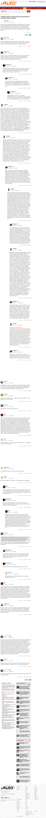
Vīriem (35, 786)
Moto (26, 790)
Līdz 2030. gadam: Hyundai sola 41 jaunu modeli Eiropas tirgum (25, 710)
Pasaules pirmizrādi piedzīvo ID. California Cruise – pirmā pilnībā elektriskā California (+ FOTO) (25, 702)
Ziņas (27, 786)
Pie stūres (2, 14)
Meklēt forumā (3, 11)
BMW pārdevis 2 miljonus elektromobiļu (24, 743)
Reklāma (22, 1)
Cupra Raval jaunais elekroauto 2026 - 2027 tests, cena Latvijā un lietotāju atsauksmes (8, 687)
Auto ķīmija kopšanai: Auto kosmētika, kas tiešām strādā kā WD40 (8, 715)
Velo (26, 791)
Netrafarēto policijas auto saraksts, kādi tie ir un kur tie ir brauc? (8, 698)
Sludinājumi (19, 786)
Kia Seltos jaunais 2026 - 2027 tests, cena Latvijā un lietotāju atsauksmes (8, 690)
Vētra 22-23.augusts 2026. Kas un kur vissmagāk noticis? (8, 705)
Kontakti (26, 1)
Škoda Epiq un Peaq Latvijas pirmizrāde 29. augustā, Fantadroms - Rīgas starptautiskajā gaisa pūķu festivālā (25, 727)
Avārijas (35, 788)
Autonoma (18, 789)
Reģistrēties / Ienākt (41, 1)
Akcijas (35, 811)
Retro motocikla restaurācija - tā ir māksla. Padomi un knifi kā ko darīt (8, 717)
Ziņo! (19, 1)
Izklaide (27, 789)
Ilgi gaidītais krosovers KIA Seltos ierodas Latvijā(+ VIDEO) (24, 698)
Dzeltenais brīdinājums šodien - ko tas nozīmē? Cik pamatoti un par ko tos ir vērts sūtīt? (8, 712)
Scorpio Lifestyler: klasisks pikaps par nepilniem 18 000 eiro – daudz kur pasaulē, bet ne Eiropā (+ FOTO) (25, 693)
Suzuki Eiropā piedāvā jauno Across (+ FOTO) (25, 706)
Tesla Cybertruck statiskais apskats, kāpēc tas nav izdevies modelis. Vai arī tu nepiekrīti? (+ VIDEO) (24, 714)
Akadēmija (35, 790)
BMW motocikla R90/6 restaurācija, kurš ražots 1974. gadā (8, 723)
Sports (27, 799)
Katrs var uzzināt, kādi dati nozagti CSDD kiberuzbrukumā (25, 732)
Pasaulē (27, 788)
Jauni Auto (18, 788)
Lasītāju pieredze (29, 811)
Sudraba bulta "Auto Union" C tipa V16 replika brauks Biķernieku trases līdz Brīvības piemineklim (8, 727)
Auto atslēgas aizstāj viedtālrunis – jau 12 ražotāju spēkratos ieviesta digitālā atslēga (25, 760)
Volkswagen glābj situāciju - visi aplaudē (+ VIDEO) (24, 722)
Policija (35, 789)
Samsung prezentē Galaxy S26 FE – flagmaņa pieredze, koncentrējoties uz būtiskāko (25, 736)
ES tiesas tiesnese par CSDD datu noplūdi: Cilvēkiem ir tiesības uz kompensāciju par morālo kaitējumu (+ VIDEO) (25, 688)
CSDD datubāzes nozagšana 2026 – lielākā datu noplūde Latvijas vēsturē (8, 720)
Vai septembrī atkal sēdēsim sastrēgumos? (24, 773)
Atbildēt (29, 61)
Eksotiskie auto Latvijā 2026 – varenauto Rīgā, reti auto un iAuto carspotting (8, 709)
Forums (18, 811)
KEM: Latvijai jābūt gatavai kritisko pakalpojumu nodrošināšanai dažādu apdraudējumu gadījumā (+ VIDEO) (24, 756)
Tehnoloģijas (19, 799)
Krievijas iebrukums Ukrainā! (8, 684)
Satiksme (35, 791)
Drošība (35, 787)
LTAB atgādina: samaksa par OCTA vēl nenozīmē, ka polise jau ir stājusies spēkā (25, 781)
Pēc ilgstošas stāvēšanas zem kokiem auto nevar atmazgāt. (8, 725)
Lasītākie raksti (21, 683)
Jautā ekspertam (20, 816)
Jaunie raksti (20, 740)
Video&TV (36, 799)
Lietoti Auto (18, 787)
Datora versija (3, 795)
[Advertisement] (23, 370)
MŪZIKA (4, 696)
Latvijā (26, 787)
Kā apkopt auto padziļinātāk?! (8, 701)
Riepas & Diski (7, 14)
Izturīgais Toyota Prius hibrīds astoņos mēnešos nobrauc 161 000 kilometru (25, 747)
